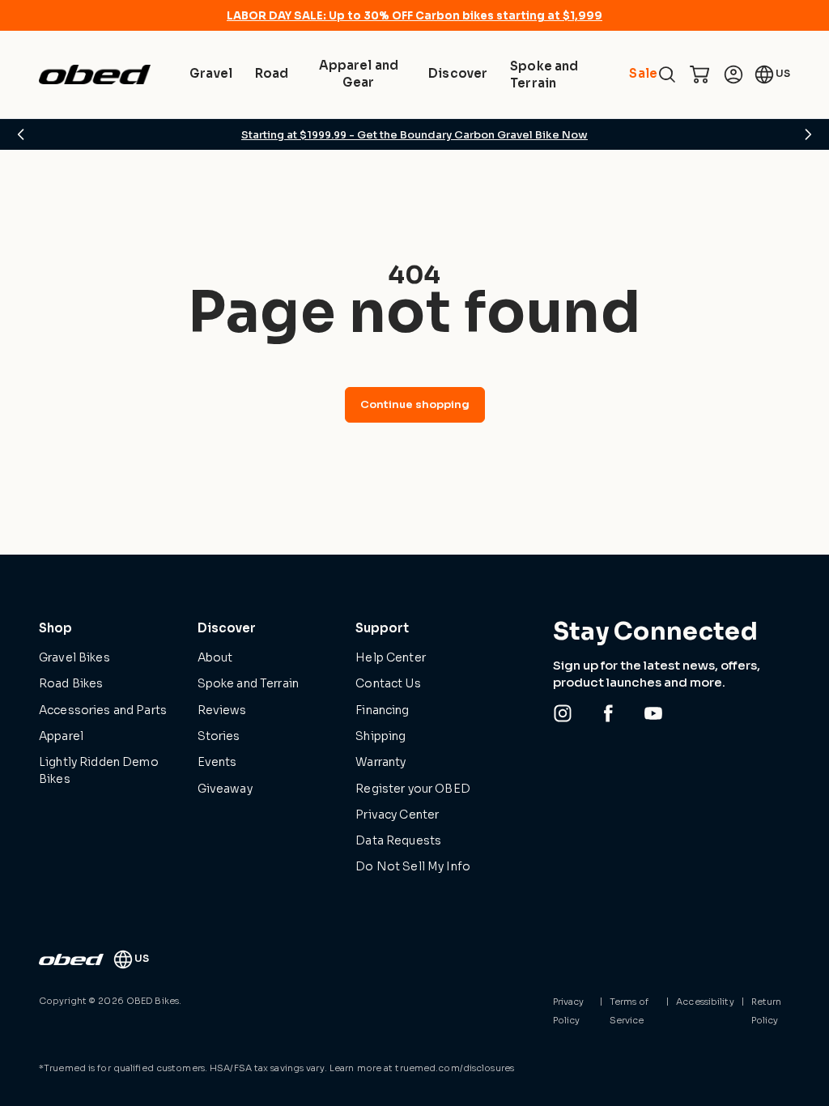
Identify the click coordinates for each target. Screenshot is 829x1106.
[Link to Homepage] (71, 959)
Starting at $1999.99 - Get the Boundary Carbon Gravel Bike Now (414, 135)
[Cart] (699, 74)
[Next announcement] (808, 134)
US (783, 73)
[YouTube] (653, 713)
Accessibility (704, 1001)
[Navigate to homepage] (95, 74)
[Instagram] (562, 713)
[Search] (667, 74)
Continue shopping (415, 404)
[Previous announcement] (21, 134)
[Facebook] (608, 713)
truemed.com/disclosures (454, 1068)
